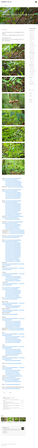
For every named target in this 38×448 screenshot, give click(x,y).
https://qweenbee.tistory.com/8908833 (13, 280)
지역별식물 (32, 52)
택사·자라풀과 (32, 44)
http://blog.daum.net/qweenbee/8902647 (13, 325)
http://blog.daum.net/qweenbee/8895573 (13, 277)
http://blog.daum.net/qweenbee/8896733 (10, 217)
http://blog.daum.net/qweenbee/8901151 (12, 226)
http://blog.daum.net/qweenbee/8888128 (10, 289)
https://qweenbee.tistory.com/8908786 (12, 342)
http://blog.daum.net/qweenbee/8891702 (12, 242)
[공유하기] (5, 392)
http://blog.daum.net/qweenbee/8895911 (13, 322)
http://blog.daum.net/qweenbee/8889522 (10, 273)
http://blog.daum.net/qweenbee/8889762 (10, 202)
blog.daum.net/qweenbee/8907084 (11, 354)
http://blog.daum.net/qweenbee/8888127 (13, 200)
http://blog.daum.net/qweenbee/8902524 (13, 305)
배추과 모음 (32, 39)
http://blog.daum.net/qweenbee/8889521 (13, 244)
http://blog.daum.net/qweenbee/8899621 (16, 328)
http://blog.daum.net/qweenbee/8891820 (13, 195)
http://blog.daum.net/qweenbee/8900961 (12, 293)
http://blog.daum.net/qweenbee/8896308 (10, 357)
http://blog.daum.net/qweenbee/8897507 (10, 179)
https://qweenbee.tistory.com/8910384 (13, 374)
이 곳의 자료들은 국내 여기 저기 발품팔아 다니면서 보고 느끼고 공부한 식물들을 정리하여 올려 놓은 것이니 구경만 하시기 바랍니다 (12, 429)
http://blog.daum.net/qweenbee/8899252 (13, 255)
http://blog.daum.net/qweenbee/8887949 (10, 333)
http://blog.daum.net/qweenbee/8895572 (13, 248)
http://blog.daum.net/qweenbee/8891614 (12, 336)
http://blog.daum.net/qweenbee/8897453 (13, 207)
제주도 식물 (32, 55)
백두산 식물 (32, 54)
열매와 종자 (32, 35)
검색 (33, 2)
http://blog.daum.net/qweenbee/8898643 (13, 360)
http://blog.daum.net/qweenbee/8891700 (12, 203)
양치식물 (32, 47)
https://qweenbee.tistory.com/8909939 (12, 219)
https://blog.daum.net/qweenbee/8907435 (10, 237)
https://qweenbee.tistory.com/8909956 (12, 326)
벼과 (31, 40)
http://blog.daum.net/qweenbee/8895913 (13, 196)
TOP (36, 444)
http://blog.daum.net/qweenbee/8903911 (12, 352)
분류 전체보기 (32, 28)
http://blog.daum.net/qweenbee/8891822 (13, 290)
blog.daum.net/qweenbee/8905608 (8, 377)
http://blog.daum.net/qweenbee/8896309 (10, 241)
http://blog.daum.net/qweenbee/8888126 (13, 240)
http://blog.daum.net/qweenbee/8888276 (13, 192)
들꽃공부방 (31, 64)
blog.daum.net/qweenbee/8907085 (11, 279)
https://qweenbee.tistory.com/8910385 (13, 228)
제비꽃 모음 (32, 48)
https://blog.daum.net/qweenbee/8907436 (14, 363)
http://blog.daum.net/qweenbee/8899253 (13, 339)
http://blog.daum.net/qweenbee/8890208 (12, 287)
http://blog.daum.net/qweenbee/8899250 (13, 181)
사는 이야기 (32, 75)
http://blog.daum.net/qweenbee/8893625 (13, 205)
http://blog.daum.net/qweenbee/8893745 (13, 321)
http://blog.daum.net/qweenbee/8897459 (13, 249)
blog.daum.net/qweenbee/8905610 (11, 258)
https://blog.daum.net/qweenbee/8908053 (14, 182)
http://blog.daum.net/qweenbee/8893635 (14, 297)
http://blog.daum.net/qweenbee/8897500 (13, 178)
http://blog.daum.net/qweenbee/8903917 (12, 198)
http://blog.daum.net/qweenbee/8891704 (13, 189)
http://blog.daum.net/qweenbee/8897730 (13, 251)
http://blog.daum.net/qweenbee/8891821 (12, 245)
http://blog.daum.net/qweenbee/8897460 (10, 268)
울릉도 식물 (32, 56)
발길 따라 (32, 74)
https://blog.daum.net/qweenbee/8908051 (13, 340)
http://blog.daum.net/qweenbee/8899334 (13, 224)
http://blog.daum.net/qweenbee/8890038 (10, 318)
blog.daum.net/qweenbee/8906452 (12, 307)
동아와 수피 (32, 36)
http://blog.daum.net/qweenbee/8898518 (17, 233)
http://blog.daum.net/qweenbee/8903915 (12, 256)
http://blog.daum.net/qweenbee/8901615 (16, 231)
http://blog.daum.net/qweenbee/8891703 (12, 349)
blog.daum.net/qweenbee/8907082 (12, 384)
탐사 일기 (32, 73)
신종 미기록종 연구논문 (33, 70)
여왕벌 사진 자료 (32, 84)
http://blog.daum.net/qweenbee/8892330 (10, 263)
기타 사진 (31, 83)
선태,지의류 (32, 43)
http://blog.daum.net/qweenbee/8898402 (16, 329)
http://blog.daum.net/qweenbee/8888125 (13, 193)
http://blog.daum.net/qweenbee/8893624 (13, 247)
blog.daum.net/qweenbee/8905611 (11, 212)
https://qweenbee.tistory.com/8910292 (12, 373)
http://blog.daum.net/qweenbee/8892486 (15, 186)
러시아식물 (32, 63)
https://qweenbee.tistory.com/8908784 (12, 214)
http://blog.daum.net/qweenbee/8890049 (10, 191)
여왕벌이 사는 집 (6, 2)
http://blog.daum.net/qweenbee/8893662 (15, 235)
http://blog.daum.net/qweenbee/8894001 (10, 283)
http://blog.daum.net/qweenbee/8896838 (10, 310)
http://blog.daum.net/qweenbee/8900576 (10, 367)
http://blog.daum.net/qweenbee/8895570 (13, 206)
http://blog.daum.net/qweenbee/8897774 (12, 324)
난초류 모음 (32, 49)
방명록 (6, 5)
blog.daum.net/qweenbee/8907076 (11, 371)
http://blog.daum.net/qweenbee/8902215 (13, 370)
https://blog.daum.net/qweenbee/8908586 (13, 381)
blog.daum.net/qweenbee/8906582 (12, 294)
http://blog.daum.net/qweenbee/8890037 (10, 303)
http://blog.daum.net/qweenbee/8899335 (13, 291)
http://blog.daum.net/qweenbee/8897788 (13, 252)
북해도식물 (32, 59)
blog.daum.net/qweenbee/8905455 (11, 227)
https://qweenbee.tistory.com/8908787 (12, 259)
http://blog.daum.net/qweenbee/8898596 (13, 209)
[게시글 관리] (7, 392)
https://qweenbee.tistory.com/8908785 (13, 261)
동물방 (31, 77)
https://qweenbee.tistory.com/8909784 (12, 296)
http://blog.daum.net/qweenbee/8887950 (12, 388)
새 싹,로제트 (32, 34)
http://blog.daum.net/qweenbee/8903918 (13, 353)
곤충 (31, 80)
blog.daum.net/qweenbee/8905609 (13, 378)
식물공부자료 (32, 66)
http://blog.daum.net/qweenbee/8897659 (10, 223)
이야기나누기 (32, 71)
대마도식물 (32, 60)
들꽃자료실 (4, 397)
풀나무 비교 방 (32, 67)
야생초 (8, 397)
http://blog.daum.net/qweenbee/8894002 (15, 216)
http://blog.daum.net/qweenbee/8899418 (14, 375)
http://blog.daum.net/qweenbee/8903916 (13, 210)
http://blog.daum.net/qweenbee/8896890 (10, 314)
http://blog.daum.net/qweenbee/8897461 (10, 298)
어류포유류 (32, 81)
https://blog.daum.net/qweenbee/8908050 (14, 213)
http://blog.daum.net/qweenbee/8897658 (15, 221)
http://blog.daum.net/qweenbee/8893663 (13, 276)
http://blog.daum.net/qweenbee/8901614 (16, 230)
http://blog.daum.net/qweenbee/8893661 (10, 346)
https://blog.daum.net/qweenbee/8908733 (14, 185)
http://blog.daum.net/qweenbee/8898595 (13, 254)
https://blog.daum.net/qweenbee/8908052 (13, 184)
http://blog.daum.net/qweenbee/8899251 (13, 350)
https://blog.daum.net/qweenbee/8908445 (10, 380)
